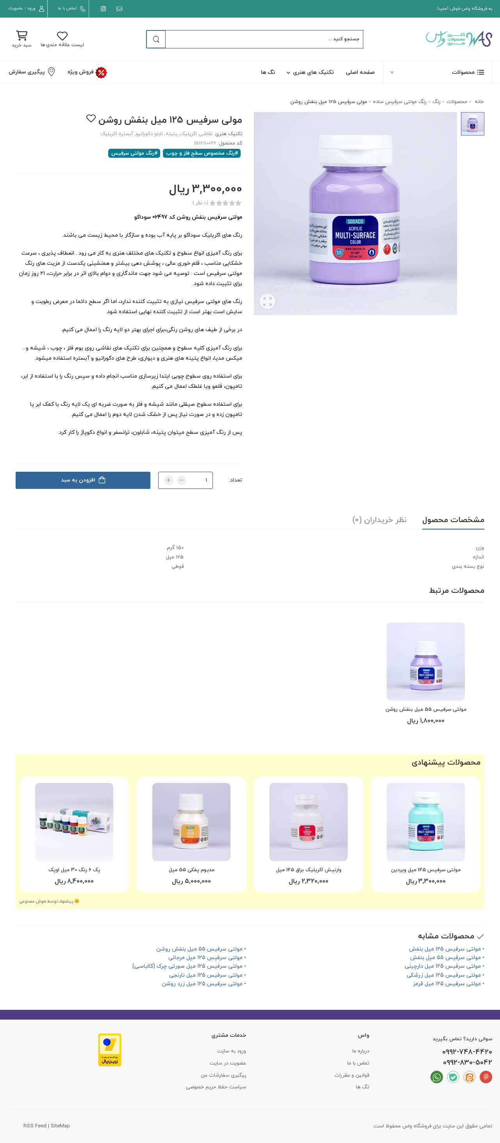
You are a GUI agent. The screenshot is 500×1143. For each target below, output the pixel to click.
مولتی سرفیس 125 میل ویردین (426, 870)
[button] (437, 72)
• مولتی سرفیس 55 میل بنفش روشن (201, 949)
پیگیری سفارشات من (223, 1075)
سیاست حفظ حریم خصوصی (216, 1087)
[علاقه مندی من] (90, 118)
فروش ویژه (81, 72)
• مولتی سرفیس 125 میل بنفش (446, 949)
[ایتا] (469, 1077)
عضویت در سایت (228, 1063)
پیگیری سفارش (27, 72)
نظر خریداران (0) (379, 520)
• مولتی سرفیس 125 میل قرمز (448, 984)
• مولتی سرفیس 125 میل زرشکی (445, 975)
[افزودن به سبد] (426, 692)
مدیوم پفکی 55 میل (191, 870)
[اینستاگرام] (102, 9)
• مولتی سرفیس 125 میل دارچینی (444, 966)
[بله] (453, 1077)
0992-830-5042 (467, 1062)
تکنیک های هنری (313, 72)
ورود (31, 8)
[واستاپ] (436, 1077)
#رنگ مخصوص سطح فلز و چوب (202, 153)
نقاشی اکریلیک (196, 133)
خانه (478, 101)
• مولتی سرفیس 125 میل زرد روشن (204, 984)
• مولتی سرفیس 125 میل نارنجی (207, 975)
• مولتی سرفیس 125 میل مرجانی (207, 957)
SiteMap (60, 1126)
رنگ (436, 101)
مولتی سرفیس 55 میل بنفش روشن (426, 709)
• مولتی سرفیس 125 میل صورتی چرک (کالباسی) (189, 966)
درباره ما (360, 1051)
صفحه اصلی (360, 72)
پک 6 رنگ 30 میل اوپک (74, 870)
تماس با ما (67, 8)
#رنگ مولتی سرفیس (134, 153)
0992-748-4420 (467, 1052)
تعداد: (235, 480)
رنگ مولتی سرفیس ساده (400, 101)
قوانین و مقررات (351, 1075)
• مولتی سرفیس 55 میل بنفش (447, 957)
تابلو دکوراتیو (149, 133)
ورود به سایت (231, 1051)
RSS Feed (34, 1126)
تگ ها (268, 72)
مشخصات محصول (453, 520)
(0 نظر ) (200, 203)
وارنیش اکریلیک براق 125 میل (308, 870)
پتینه (171, 133)
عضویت (16, 8)
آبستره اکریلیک (116, 133)
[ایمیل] (117, 9)
